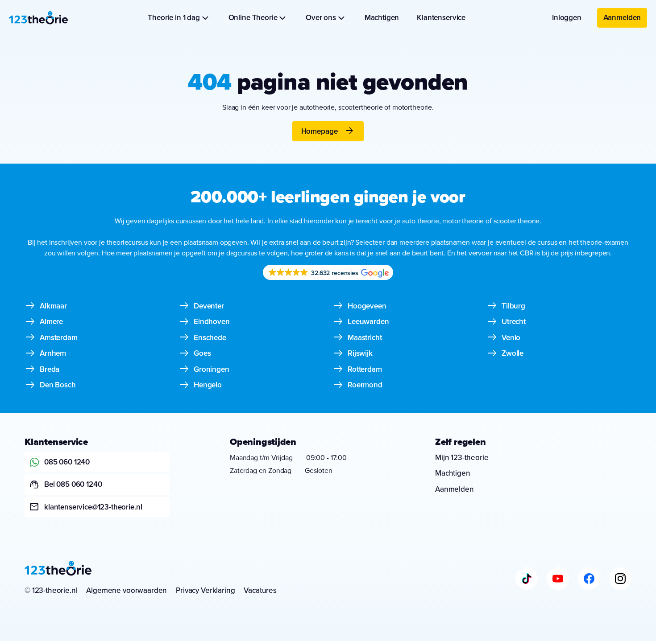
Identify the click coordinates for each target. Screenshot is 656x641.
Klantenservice (441, 17)
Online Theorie (253, 17)
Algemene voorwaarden (126, 590)
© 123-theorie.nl (51, 590)
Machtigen (382, 17)
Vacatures (260, 590)
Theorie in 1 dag (173, 17)
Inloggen (566, 17)
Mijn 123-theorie (461, 457)
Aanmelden (622, 17)
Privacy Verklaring (205, 590)
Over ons (321, 17)
